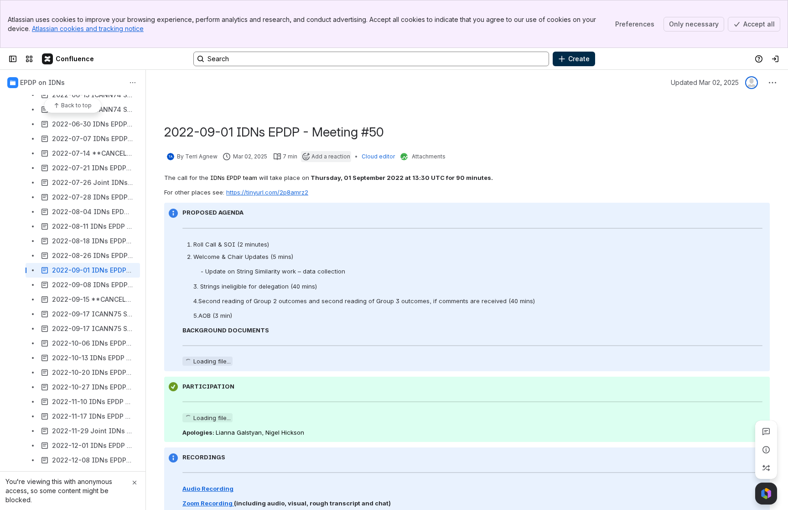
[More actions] (132, 82)
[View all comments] (766, 431)
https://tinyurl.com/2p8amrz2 (267, 192)
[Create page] (766, 468)
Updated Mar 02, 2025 (705, 82)
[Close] (134, 482)
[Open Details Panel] (766, 449)
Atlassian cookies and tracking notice (88, 28)
